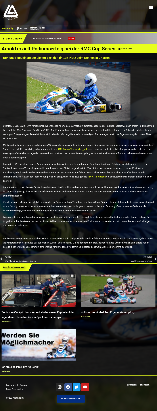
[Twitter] (76, 387)
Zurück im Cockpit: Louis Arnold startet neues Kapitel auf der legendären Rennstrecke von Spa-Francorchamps (38, 315)
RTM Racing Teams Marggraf (72, 149)
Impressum (144, 384)
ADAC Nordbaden (97, 176)
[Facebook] (68, 387)
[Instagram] (60, 387)
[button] (151, 7)
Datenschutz (132, 384)
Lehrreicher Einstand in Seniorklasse (56, 38)
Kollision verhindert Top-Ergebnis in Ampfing (107, 312)
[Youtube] (85, 387)
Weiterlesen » (7, 322)
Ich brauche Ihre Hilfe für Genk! (20, 366)
